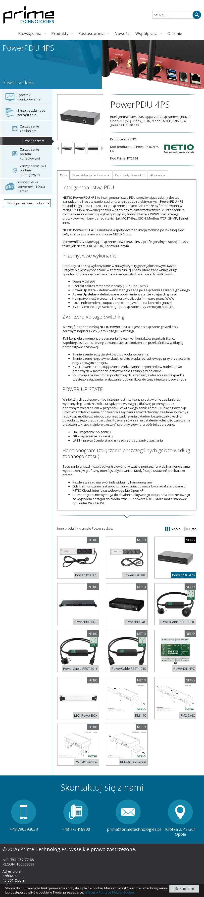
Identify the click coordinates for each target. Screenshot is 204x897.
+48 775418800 (76, 829)
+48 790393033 (24, 829)
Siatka (175, 529)
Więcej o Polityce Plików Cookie (109, 892)
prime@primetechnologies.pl (134, 829)
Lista (192, 529)
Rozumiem (184, 888)
